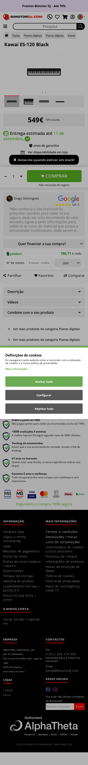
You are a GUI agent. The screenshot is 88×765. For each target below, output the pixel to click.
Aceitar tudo (44, 382)
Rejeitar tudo (44, 409)
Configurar (44, 395)
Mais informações (16, 369)
